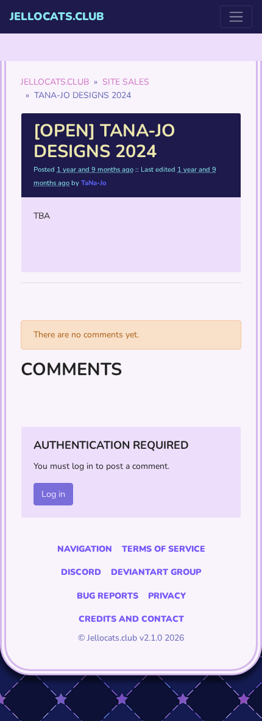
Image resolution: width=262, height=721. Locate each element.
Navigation (84, 549)
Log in (53, 494)
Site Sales (125, 82)
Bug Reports (107, 596)
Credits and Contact (131, 619)
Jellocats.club (57, 16)
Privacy (167, 596)
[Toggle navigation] (236, 16)
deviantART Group (156, 572)
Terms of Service (163, 549)
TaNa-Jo (94, 183)
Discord (81, 572)
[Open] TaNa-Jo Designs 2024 (104, 141)
